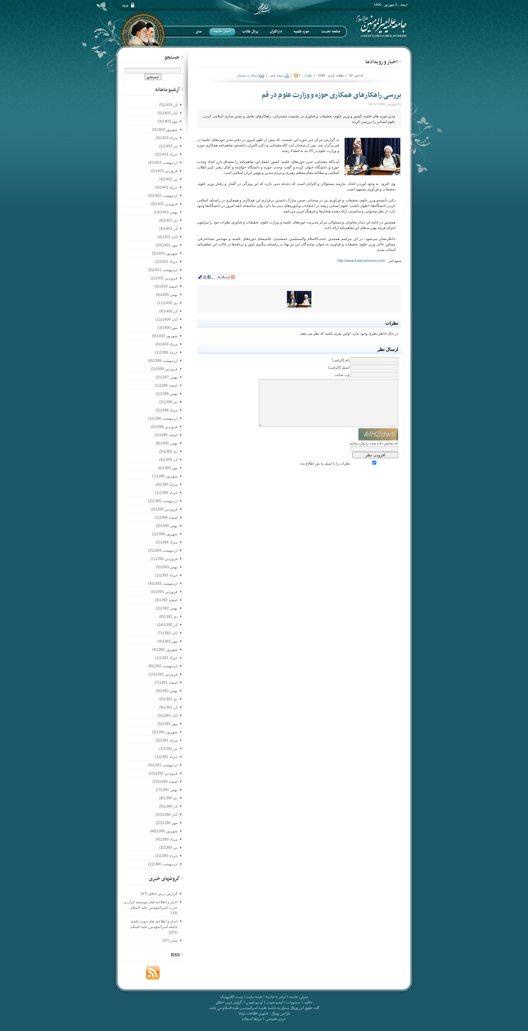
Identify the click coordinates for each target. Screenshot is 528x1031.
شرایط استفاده (252, 1019)
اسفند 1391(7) (166, 682)
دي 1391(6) (168, 699)
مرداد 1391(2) (167, 740)
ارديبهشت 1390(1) (163, 864)
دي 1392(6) (168, 616)
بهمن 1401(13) (166, 212)
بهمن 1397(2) (167, 377)
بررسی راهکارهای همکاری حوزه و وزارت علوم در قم (331, 95)
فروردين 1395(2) (164, 509)
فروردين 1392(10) (163, 674)
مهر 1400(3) (168, 328)
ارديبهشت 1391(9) (163, 765)
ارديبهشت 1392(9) (163, 666)
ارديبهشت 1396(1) (163, 418)
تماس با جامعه (276, 997)
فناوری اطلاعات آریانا (253, 1013)
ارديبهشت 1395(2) (163, 501)
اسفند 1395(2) (166, 435)
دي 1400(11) (167, 303)
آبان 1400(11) (167, 319)
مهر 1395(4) (168, 468)
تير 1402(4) (168, 179)
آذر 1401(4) (168, 228)
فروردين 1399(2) (164, 369)
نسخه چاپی (277, 75)
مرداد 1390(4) (167, 839)
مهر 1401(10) (167, 245)
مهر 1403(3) (168, 121)
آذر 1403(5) (168, 105)
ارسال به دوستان (248, 75)
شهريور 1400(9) (165, 336)
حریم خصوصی (276, 1019)
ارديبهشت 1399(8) (163, 361)
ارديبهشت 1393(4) (163, 583)
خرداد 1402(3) (166, 187)
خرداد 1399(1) (166, 352)
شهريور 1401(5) (165, 253)
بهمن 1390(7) (167, 790)
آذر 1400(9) (168, 311)
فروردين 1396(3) (164, 427)
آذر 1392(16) (167, 625)
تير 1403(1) (168, 146)
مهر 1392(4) (168, 641)
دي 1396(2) (168, 402)
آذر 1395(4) (168, 460)
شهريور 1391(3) (165, 732)
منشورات (293, 1002)
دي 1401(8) (168, 220)
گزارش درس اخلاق (229, 1002)
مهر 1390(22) (167, 823)
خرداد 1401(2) (166, 262)
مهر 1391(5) (168, 724)
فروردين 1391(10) (163, 773)
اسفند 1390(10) (165, 781)
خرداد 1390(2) (166, 856)
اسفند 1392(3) (166, 600)
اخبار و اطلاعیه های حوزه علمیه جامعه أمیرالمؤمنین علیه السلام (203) (154, 926)
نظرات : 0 (305, 75)
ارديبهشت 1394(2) (163, 550)
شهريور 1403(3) (165, 129)
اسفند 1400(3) (166, 286)
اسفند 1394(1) (166, 517)
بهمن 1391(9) (167, 691)
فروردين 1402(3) (164, 204)
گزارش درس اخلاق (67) (159, 894)
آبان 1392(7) (168, 633)
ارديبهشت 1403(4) (163, 162)
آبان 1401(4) (168, 237)
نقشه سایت (254, 997)
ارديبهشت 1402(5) (163, 195)
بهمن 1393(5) (167, 567)
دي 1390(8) (168, 798)
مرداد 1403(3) (167, 138)
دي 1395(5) (168, 451)
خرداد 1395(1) (166, 493)
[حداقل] (399, 61)
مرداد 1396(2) (167, 410)
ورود (125, 5)
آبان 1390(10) (167, 814)
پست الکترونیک (231, 997)
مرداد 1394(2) (167, 542)
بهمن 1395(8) (167, 443)
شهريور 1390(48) (164, 831)
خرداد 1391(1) (166, 757)
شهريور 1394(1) (165, 534)
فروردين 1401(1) (164, 278)
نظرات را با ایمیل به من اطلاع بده (325, 463)
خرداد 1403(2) (166, 154)
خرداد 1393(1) (166, 575)
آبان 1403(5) (168, 113)
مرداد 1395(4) (167, 484)
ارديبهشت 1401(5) (163, 270)
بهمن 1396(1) (167, 394)
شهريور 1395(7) (165, 476)
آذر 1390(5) (168, 806)
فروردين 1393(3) (164, 592)
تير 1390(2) (168, 847)
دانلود (308, 1002)
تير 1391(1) (168, 748)
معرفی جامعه (298, 997)
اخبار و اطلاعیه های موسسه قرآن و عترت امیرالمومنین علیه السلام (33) (151, 907)
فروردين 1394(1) (164, 559)
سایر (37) (170, 940)
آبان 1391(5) (168, 715)
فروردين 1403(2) (164, 171)
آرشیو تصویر (254, 1002)
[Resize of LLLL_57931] (299, 299)
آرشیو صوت (274, 1002)
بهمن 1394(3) (167, 526)
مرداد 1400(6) (167, 344)
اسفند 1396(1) (166, 385)
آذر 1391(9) (168, 707)
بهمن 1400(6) (167, 295)
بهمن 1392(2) (167, 608)
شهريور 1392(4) (165, 649)
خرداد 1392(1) (166, 658)
